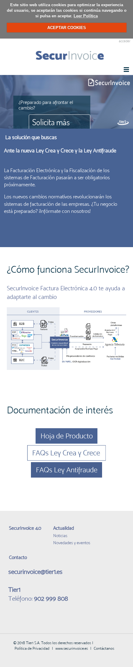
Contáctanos (104, 648)
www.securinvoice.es (71, 648)
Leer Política (86, 16)
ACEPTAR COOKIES (66, 27)
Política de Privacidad (32, 648)
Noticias (60, 535)
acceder (125, 41)
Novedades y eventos (71, 542)
